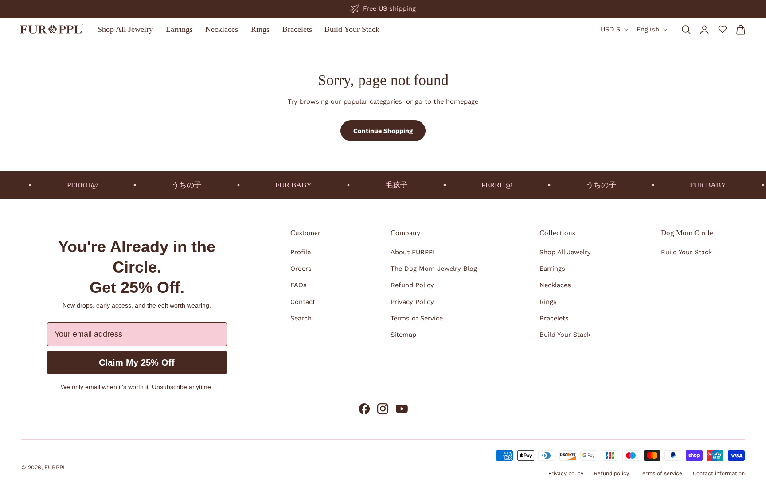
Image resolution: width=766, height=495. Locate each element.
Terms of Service (417, 318)
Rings (548, 302)
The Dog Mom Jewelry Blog (434, 269)
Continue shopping (383, 130)
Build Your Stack (564, 335)
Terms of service (661, 473)
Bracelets (554, 318)
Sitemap (403, 335)
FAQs (298, 285)
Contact (302, 302)
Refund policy (611, 473)
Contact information (719, 473)
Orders (301, 269)
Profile (300, 252)
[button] (686, 29)
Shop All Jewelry (565, 252)
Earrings (552, 269)
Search (301, 318)
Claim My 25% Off (137, 362)
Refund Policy (412, 285)
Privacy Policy (412, 302)
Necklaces (555, 285)
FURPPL (55, 467)
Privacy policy (565, 473)
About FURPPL (414, 252)
